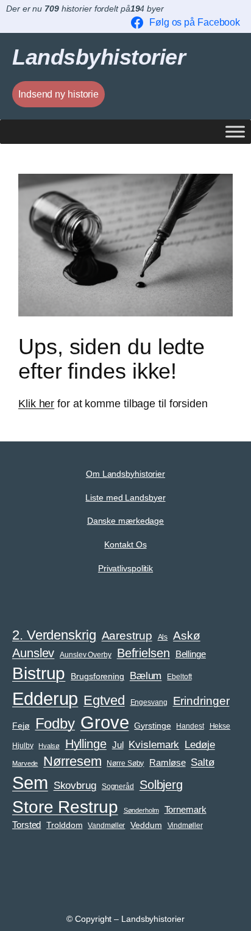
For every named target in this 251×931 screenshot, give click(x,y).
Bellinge (190, 654)
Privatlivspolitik (125, 568)
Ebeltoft (179, 676)
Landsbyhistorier (98, 57)
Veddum (145, 825)
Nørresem (72, 761)
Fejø (21, 725)
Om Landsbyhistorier (125, 474)
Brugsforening (97, 676)
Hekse (220, 726)
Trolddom (64, 825)
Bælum (146, 675)
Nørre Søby (125, 763)
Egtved (103, 700)
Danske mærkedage (125, 521)
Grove (104, 722)
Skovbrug (75, 785)
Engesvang (149, 702)
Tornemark (185, 810)
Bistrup (38, 673)
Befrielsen (143, 653)
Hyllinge (86, 744)
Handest (189, 726)
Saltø (202, 762)
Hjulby (22, 745)
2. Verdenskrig (54, 635)
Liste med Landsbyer (125, 497)
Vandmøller (106, 825)
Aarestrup (127, 635)
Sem (30, 783)
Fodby (55, 723)
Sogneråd (118, 786)
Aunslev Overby (85, 655)
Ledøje (199, 744)
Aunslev (33, 653)
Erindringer (201, 700)
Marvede (25, 763)
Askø (186, 635)
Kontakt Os (125, 544)
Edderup (45, 698)
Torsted (26, 825)
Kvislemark (154, 744)
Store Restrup (65, 806)
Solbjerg (161, 784)
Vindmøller (185, 825)
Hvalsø (48, 745)
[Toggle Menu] (235, 131)
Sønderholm (141, 810)
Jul (118, 745)
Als (163, 637)
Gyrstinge (152, 725)
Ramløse (167, 763)
